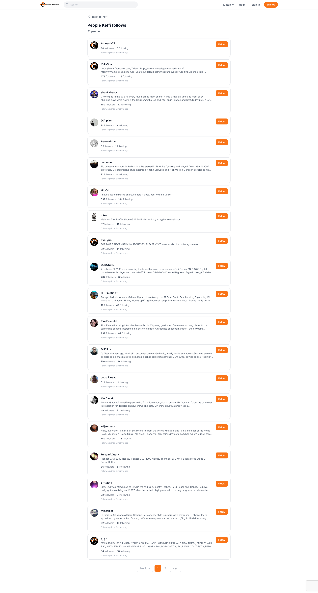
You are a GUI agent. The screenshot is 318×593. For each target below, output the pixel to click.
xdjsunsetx (108, 426)
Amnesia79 (108, 43)
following (123, 48)
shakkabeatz (109, 92)
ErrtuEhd (106, 482)
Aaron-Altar (108, 141)
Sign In (255, 4)
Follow (221, 44)
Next (176, 568)
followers (107, 48)
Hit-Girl (105, 190)
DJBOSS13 (107, 264)
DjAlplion (106, 120)
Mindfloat (107, 510)
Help (242, 4)
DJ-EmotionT (109, 293)
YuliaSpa (106, 64)
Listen (227, 4)
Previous (145, 568)
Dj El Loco (107, 349)
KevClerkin (107, 398)
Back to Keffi (100, 16)
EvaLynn (106, 240)
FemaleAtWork (110, 454)
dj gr (103, 539)
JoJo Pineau (108, 377)
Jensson (106, 162)
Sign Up (271, 4)
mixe (104, 215)
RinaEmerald (109, 321)
